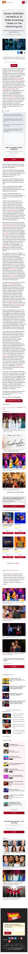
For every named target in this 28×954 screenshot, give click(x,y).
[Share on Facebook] (18, 52)
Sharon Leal (16, 264)
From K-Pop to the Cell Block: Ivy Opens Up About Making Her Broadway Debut (19, 732)
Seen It (8, 530)
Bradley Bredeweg (18, 79)
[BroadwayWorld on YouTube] (9, 941)
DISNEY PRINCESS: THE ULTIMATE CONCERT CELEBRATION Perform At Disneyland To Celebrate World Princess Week (13, 883)
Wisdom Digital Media (17, 948)
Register (16, 2)
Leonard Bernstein (12, 210)
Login (20, 2)
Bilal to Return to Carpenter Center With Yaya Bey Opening (13, 125)
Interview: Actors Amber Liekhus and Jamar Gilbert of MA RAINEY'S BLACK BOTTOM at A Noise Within (13, 130)
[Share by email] (24, 52)
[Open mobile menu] (26, 2)
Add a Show (14, 812)
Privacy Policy (17, 949)
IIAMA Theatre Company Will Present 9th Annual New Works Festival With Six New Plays (13, 115)
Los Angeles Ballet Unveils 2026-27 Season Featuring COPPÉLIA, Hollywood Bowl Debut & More (13, 120)
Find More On (13, 563)
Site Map (16, 945)
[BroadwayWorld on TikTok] (18, 938)
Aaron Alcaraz (12, 275)
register (21, 407)
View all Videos (6, 736)
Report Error (22, 945)
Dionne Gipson (12, 269)
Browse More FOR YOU (13, 710)
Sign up (14, 832)
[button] (23, 2)
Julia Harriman (9, 301)
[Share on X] (21, 52)
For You (8, 411)
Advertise (8, 944)
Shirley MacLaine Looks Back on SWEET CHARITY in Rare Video (19, 726)
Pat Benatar (12, 89)
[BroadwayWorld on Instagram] (12, 938)
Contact (16, 944)
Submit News (6, 945)
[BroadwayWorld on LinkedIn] (15, 938)
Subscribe (14, 666)
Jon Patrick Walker (19, 304)
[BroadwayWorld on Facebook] (9, 938)
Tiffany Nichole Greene (10, 225)
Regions (12, 945)
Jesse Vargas (6, 355)
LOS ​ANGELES (10, 2)
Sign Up (14, 65)
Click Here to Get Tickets (14, 400)
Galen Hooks (18, 366)
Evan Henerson (15, 570)
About (12, 944)
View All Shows (14, 809)
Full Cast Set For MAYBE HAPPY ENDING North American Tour (14, 853)
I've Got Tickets (8, 533)
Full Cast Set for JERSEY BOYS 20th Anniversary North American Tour (12, 898)
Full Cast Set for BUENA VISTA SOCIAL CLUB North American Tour (14, 867)
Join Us (20, 944)
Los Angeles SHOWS (6, 740)
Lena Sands (7, 233)
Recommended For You (7, 674)
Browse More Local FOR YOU (15, 492)
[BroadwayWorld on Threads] (21, 938)
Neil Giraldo (12, 98)
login (3, 409)
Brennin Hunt (9, 284)
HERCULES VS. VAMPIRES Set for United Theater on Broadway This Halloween (18, 715)
